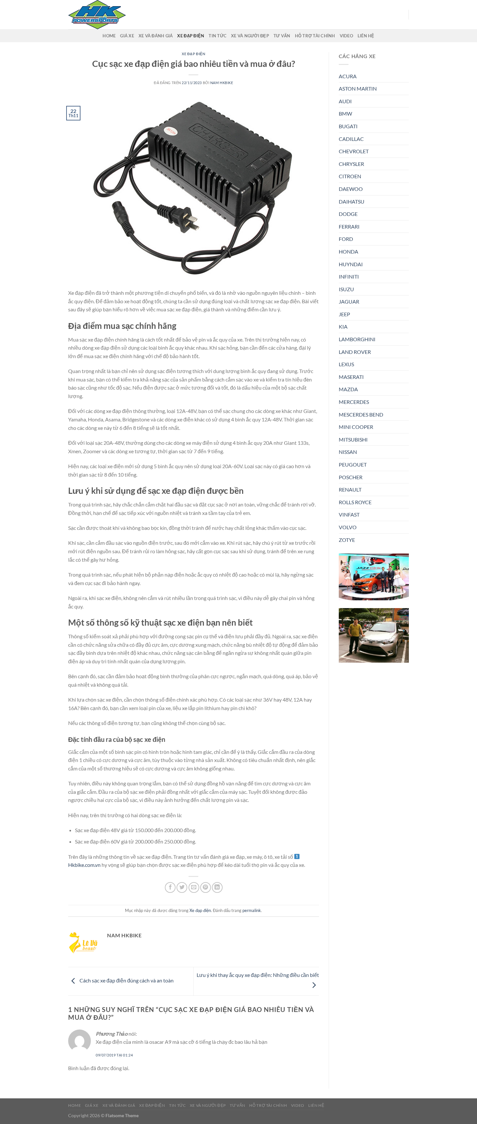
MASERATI (351, 377)
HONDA (348, 251)
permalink (251, 910)
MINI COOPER (356, 427)
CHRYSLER (351, 164)
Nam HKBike (221, 83)
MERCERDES (354, 402)
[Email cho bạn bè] (194, 887)
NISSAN (348, 452)
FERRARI (349, 226)
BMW (345, 113)
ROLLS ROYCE (355, 502)
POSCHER (350, 477)
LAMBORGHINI (357, 339)
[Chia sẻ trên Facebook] (170, 887)
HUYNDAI (351, 264)
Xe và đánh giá (156, 35)
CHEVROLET (354, 151)
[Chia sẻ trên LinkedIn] (217, 887)
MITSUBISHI (353, 439)
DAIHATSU (351, 201)
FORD (346, 239)
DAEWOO (351, 189)
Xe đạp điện (190, 35)
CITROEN (350, 176)
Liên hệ (366, 35)
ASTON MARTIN (358, 88)
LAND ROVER (355, 352)
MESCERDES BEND (361, 414)
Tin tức (217, 35)
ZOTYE (347, 540)
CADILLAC (351, 139)
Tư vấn (282, 35)
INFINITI (349, 276)
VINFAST (349, 514)
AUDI (345, 101)
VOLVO (348, 527)
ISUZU (346, 289)
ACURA (348, 76)
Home (109, 35)
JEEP (344, 314)
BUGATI (348, 126)
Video (346, 35)
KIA (343, 326)
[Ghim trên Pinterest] (205, 887)
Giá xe (127, 35)
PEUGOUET (353, 464)
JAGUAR (349, 301)
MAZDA (348, 389)
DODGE (348, 214)
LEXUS (346, 364)
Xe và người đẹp (250, 35)
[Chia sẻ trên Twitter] (182, 887)
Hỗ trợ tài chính (315, 35)
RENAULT (350, 489)
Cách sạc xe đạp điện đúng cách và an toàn (126, 981)
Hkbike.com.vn (84, 865)
